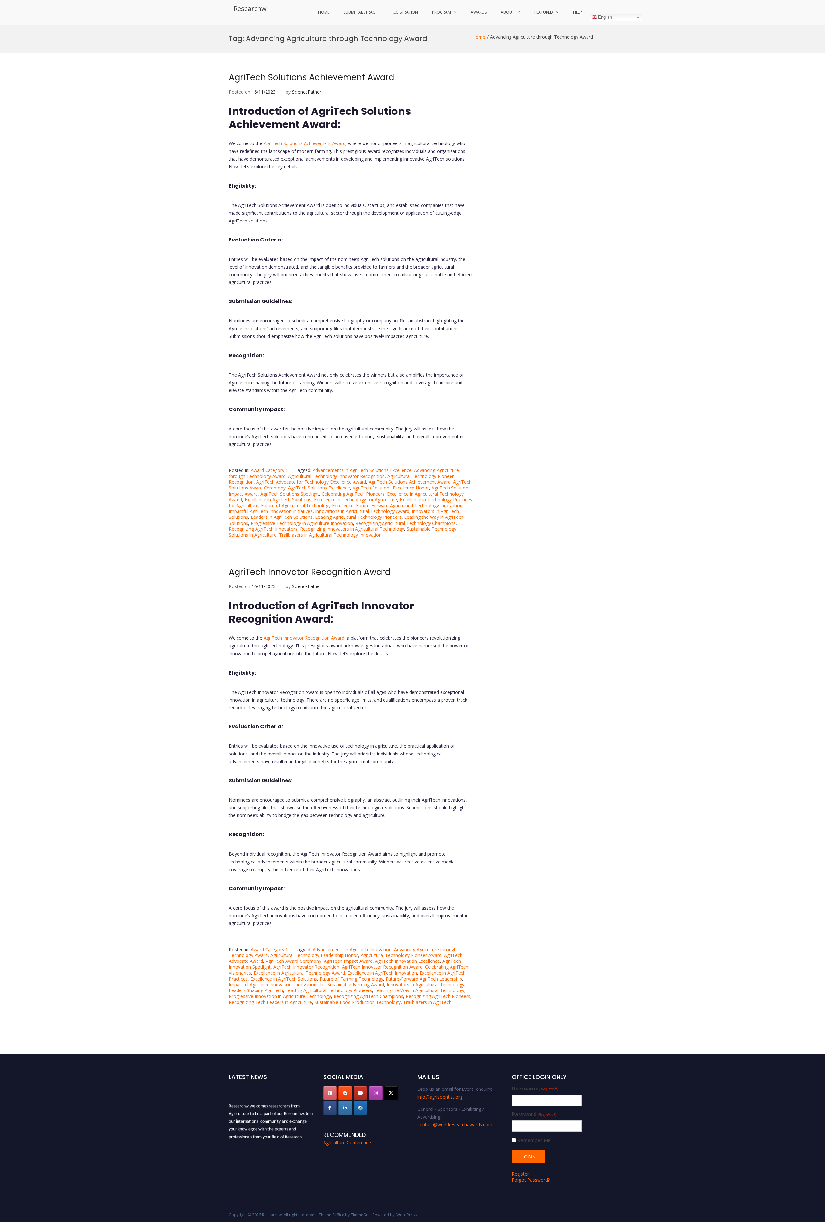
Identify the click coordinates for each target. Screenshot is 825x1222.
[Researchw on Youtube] (360, 1093)
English (604, 17)
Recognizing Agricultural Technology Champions (405, 523)
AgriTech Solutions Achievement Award (311, 77)
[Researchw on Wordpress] (360, 1108)
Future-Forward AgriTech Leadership (424, 979)
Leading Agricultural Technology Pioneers (358, 517)
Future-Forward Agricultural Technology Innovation (409, 505)
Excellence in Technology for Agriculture (355, 500)
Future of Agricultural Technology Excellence (307, 505)
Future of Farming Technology (351, 979)
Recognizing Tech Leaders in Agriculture (270, 1002)
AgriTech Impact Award (348, 961)
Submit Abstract (360, 12)
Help (577, 12)
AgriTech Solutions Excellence (319, 488)
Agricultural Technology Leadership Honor (314, 955)
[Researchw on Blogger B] (345, 1093)
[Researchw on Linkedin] (345, 1108)
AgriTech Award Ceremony (293, 961)
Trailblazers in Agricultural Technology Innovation (330, 535)
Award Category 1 (269, 470)
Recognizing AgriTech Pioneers (438, 996)
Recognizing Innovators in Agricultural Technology (352, 529)
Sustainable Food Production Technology (358, 1002)
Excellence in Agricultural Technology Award (299, 973)
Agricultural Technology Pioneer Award (401, 955)
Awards (479, 12)
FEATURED (543, 12)
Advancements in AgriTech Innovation (352, 949)
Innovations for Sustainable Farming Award (339, 984)
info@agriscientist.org (439, 1097)
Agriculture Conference (347, 1142)
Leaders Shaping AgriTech (256, 990)
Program (441, 12)
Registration (405, 12)
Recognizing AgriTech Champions (368, 996)
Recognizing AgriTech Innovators (263, 529)
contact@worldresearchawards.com (454, 1124)
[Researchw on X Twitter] (391, 1093)
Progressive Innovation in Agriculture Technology (280, 996)
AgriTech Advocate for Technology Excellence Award (311, 482)
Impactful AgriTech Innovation (260, 984)
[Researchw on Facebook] (330, 1108)
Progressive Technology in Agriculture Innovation (302, 523)
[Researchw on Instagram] (376, 1093)
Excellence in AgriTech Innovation (382, 973)
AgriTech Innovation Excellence (407, 961)
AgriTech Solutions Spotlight (289, 494)
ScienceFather (306, 92)
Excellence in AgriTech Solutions (278, 500)
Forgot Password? (531, 1180)
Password (534, 1114)
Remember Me (534, 1140)
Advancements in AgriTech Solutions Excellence (362, 470)
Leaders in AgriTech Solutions (282, 517)
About (507, 12)
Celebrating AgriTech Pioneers (353, 494)
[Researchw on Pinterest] (330, 1093)
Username (535, 1088)
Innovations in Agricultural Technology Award (362, 511)
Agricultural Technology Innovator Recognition (336, 476)
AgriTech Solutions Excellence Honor (391, 488)
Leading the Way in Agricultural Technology (419, 990)
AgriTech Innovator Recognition (306, 967)
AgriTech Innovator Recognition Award (310, 572)
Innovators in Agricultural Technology (425, 984)
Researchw (250, 8)
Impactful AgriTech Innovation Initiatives (271, 511)
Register (520, 1174)
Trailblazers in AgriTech (427, 1002)
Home (323, 12)
